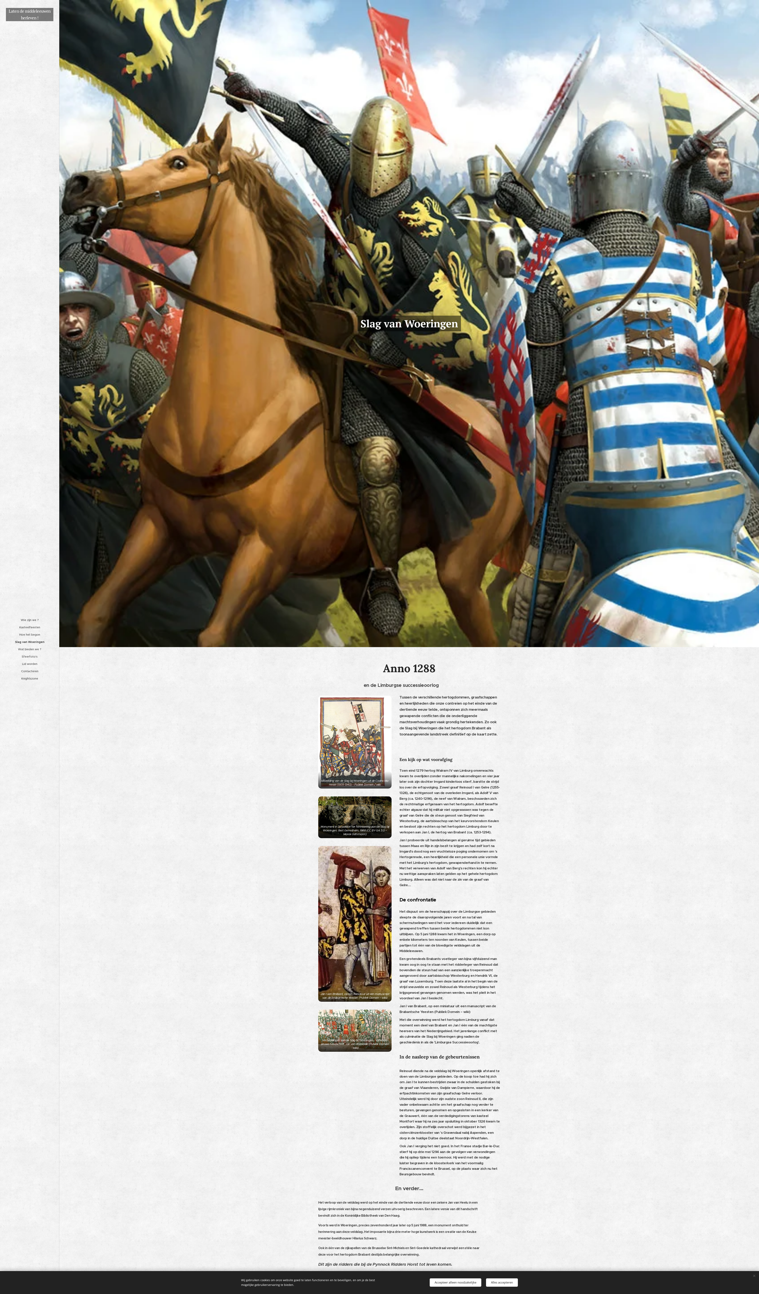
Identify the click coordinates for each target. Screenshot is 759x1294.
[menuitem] (29, 620)
